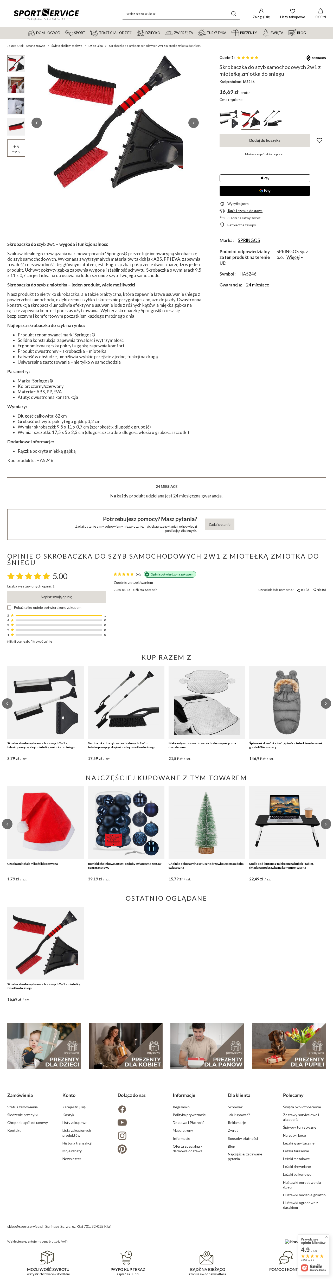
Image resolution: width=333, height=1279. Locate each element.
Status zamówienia (22, 1107)
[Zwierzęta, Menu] (195, 32)
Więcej (293, 257)
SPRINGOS (249, 240)
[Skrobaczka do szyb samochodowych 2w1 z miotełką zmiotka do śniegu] (45, 943)
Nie (320, 590)
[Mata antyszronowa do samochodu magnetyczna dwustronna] (207, 702)
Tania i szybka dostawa (244, 211)
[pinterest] (139, 1149)
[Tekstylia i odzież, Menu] (134, 32)
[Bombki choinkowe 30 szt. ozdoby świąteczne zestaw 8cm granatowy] (126, 822)
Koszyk (68, 1114)
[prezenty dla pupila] (289, 1046)
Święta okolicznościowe (67, 45)
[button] (36, 123)
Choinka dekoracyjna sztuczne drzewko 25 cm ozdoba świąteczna (206, 866)
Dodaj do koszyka (264, 140)
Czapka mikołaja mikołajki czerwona (32, 864)
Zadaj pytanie (219, 524)
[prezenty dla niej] (126, 1046)
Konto (68, 1095)
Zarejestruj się (74, 1107)
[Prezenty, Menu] (259, 32)
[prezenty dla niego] (207, 1046)
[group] (115, 122)
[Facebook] (139, 1109)
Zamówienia (20, 1095)
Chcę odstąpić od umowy (27, 1122)
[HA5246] (250, 120)
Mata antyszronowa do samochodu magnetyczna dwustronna (202, 745)
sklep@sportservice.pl (25, 1226)
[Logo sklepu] (46, 14)
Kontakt (14, 1130)
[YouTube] (139, 1123)
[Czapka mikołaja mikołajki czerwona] (45, 822)
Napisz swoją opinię (56, 596)
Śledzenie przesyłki (22, 1114)
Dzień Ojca (95, 45)
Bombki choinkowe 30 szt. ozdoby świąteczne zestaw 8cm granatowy (124, 866)
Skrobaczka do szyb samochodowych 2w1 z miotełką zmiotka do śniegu (43, 986)
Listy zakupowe (74, 1122)
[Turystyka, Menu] (228, 32)
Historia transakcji (77, 1143)
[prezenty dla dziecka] (44, 1046)
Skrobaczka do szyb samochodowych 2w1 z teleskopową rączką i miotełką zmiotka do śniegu (41, 745)
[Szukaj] (234, 14)
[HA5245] (272, 120)
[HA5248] (229, 120)
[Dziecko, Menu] (162, 32)
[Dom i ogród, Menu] (62, 32)
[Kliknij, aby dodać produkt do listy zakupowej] (319, 140)
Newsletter (71, 1158)
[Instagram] (139, 1136)
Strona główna (35, 45)
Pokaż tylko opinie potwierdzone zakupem (47, 607)
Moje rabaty (72, 1151)
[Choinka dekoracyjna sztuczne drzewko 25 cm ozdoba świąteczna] (207, 822)
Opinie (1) (227, 57)
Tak (304, 590)
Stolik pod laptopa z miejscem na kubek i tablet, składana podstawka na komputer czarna (281, 866)
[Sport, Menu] (87, 32)
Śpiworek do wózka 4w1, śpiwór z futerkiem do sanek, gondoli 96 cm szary (286, 745)
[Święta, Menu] (285, 32)
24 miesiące (257, 284)
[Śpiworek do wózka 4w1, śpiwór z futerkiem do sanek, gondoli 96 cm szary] (287, 702)
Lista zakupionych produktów (76, 1132)
